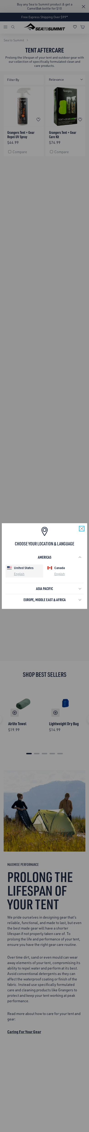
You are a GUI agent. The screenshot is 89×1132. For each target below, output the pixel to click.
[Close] (82, 528)
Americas (44, 557)
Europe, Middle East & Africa (45, 599)
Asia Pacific (44, 588)
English (19, 574)
